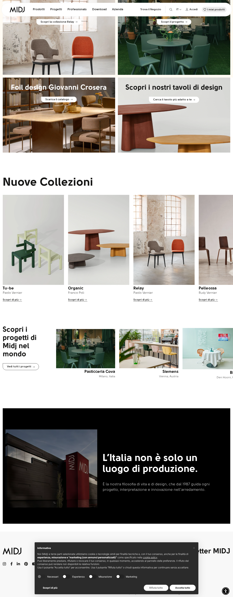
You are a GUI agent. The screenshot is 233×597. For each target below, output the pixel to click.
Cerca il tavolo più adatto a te (172, 99)
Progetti (56, 9)
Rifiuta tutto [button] (156, 587)
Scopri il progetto (172, 22)
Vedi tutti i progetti (19, 366)
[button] (225, 591)
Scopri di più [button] (50, 587)
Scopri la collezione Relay (57, 22)
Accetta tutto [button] (182, 587)
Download (99, 9)
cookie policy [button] (150, 557)
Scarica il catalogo (57, 99)
